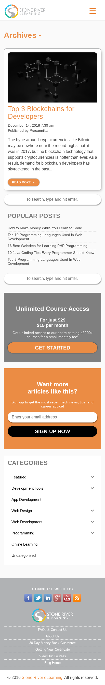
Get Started (52, 348)
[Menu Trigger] (93, 11)
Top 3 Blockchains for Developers (41, 112)
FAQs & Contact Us (52, 630)
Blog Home (52, 663)
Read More (22, 182)
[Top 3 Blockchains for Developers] (52, 77)
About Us (52, 636)
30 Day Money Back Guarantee (52, 643)
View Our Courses (52, 656)
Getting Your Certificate (52, 649)
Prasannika (39, 130)
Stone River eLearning (42, 677)
